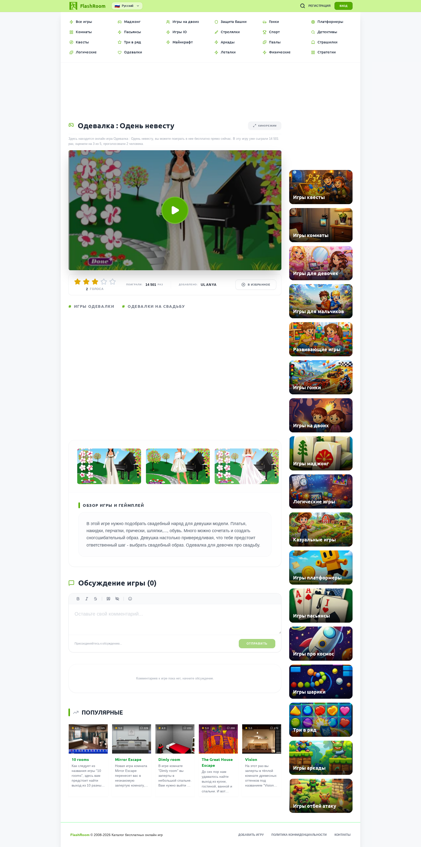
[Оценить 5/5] (112, 282)
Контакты (343, 835)
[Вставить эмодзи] (130, 598)
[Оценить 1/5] (77, 282)
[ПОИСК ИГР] (302, 5)
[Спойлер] (117, 598)
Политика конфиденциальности (299, 835)
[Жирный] (78, 598)
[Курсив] (86, 598)
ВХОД (343, 5)
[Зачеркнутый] (95, 598)
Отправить (257, 643)
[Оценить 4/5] (104, 282)
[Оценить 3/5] (95, 282)
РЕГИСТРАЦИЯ (319, 6)
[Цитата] (108, 598)
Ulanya (209, 285)
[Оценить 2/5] (86, 282)
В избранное (259, 284)
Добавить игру (251, 835)
